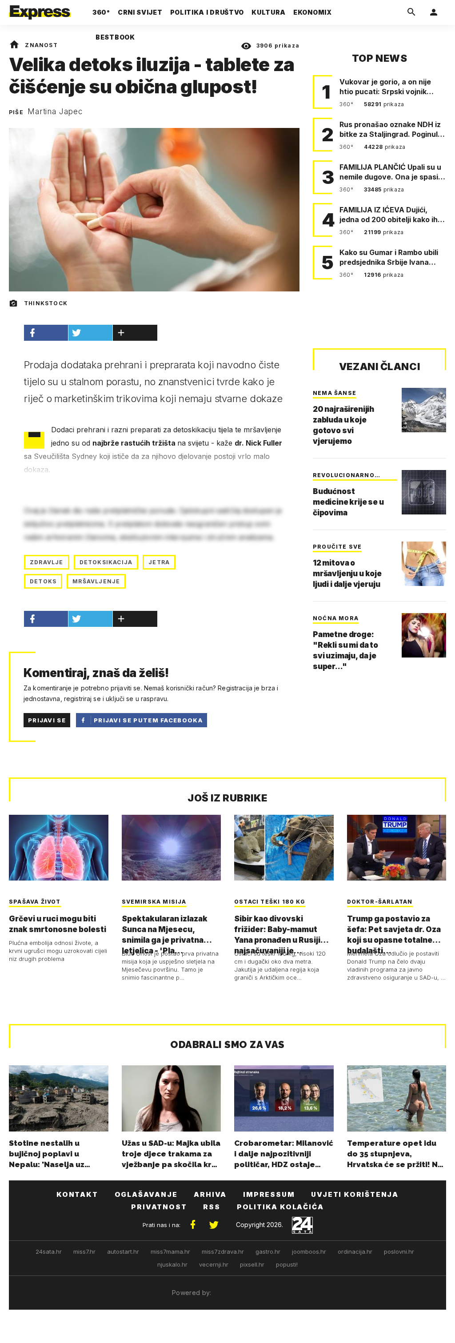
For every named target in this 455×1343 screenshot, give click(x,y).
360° (347, 104)
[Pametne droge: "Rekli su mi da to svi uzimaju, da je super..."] (424, 635)
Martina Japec (55, 111)
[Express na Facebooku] (193, 1225)
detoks (43, 581)
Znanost (41, 45)
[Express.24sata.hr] (40, 10)
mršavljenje (96, 581)
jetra (159, 562)
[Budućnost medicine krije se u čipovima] (424, 492)
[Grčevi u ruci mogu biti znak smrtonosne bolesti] (58, 848)
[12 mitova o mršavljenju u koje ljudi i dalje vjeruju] (424, 564)
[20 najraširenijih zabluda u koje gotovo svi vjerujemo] (424, 410)
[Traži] (411, 12)
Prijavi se (47, 720)
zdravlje (47, 562)
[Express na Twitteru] (214, 1225)
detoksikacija (106, 562)
